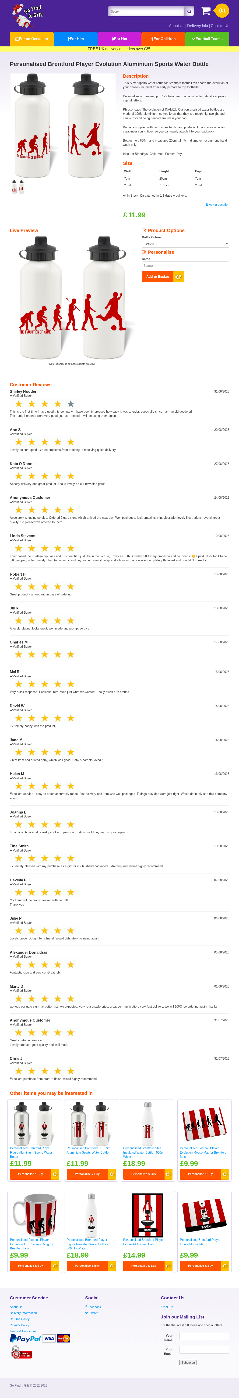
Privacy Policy (19, 1325)
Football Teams (209, 39)
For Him (77, 39)
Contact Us (220, 26)
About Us (176, 26)
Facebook (94, 1307)
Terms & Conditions (23, 1331)
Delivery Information (23, 1313)
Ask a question (218, 204)
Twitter (93, 1313)
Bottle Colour (151, 237)
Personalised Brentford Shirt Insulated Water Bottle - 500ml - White (144, 1152)
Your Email (168, 1352)
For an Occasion (33, 39)
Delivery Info (197, 26)
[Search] (189, 11)
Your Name (168, 1338)
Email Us (167, 1307)
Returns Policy (20, 1319)
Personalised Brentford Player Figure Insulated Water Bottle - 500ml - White (87, 1244)
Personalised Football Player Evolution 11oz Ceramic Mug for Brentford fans (31, 1244)
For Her (120, 39)
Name (146, 259)
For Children (165, 39)
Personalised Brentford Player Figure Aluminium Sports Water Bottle (31, 1152)
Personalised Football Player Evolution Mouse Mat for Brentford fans (203, 1152)
